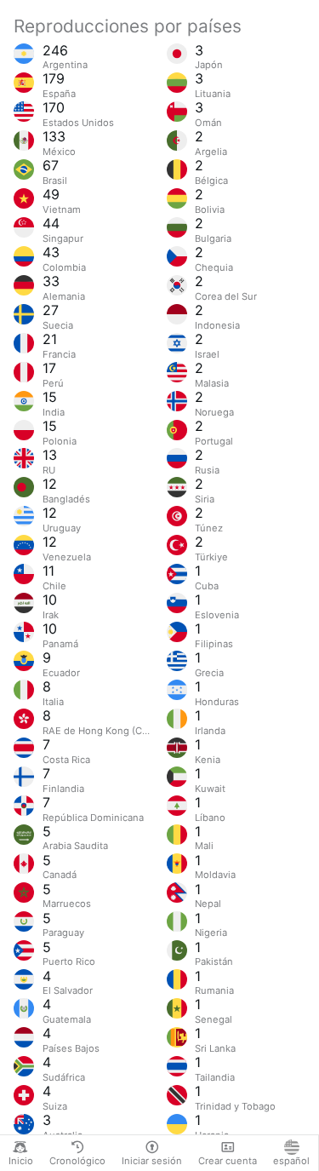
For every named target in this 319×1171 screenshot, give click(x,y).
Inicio (21, 1161)
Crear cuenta (227, 1161)
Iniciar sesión (152, 1161)
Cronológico (77, 1161)
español (291, 1161)
